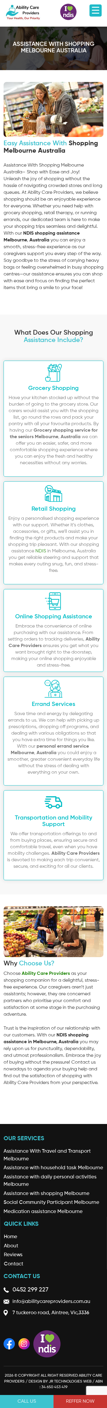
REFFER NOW (80, 1401)
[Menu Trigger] (95, 10)
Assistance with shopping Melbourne (46, 1193)
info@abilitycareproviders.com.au (51, 1301)
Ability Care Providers (46, 973)
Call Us (27, 1401)
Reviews (13, 1254)
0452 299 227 (30, 1290)
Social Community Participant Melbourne (51, 1202)
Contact (13, 1264)
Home (10, 1236)
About (11, 1246)
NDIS (40, 551)
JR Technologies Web (70, 1381)
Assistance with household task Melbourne (53, 1167)
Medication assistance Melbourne (43, 1211)
